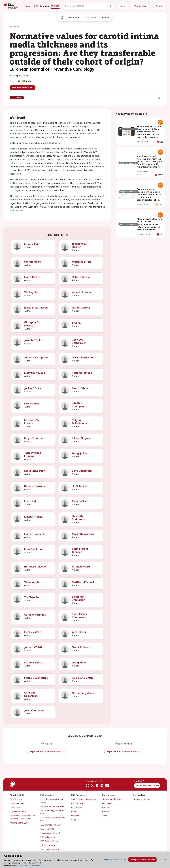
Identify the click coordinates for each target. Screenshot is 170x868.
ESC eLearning (41, 6)
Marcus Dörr (32, 244)
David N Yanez (33, 516)
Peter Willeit (80, 501)
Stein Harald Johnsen (80, 550)
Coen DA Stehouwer (79, 341)
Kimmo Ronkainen (35, 486)
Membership (140, 6)
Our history (15, 807)
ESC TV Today (78, 803)
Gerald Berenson (82, 357)
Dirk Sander (31, 403)
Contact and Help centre (147, 785)
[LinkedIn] (102, 786)
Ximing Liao (31, 292)
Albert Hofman (81, 292)
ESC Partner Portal (49, 841)
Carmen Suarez (33, 662)
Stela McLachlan (34, 470)
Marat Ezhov (80, 388)
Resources (74, 17)
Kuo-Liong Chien (82, 677)
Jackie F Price (32, 388)
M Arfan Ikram (33, 549)
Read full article (20, 87)
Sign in (159, 6)
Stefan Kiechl (32, 261)
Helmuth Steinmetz (78, 517)
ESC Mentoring (47, 829)
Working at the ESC (19, 823)
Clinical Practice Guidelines (83, 799)
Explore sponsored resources (45, 751)
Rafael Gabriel (81, 307)
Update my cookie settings (114, 860)
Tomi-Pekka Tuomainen (79, 615)
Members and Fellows (112, 799)
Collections (91, 17)
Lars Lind (30, 501)
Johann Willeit (33, 647)
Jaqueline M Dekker (79, 245)
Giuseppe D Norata (31, 324)
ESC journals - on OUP (50, 825)
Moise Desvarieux (83, 534)
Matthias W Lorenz (31, 421)
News (122, 6)
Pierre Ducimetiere (36, 677)
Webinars (75, 815)
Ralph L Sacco (81, 277)
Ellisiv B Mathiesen (36, 307)
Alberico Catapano (36, 357)
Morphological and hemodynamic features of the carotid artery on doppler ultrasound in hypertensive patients (149, 161)
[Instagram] (87, 786)
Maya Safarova (34, 438)
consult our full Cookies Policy (30, 865)
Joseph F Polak (33, 340)
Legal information (18, 811)
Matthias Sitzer (81, 261)
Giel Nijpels (79, 631)
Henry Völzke (32, 631)
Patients (106, 807)
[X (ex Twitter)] (92, 786)
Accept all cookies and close (143, 860)
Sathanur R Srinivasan (79, 598)
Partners (106, 811)
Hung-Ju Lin (79, 453)
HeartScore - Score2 (50, 833)
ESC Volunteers (47, 837)
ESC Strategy (16, 799)
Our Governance (17, 803)
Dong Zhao (79, 662)
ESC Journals (77, 807)
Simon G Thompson (78, 404)
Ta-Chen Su (31, 597)
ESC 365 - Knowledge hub (52, 806)
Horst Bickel (32, 277)
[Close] (166, 859)
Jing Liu (76, 322)
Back (16, 26)
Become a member (142, 799)
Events (105, 17)
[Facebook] (97, 786)
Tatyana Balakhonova (80, 421)
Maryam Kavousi (35, 372)
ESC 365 (55, 6)
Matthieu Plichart (83, 582)
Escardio (28, 6)
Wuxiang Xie (32, 582)
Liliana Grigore (81, 438)
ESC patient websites (50, 849)
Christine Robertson (31, 694)
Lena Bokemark (82, 470)
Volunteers (107, 803)
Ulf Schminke (80, 486)
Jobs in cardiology (48, 845)
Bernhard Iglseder (35, 566)
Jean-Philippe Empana (32, 454)
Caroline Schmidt (35, 614)
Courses (75, 819)
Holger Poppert (34, 534)
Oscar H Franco (82, 647)
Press (104, 815)
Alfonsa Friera (81, 566)
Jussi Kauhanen (34, 710)
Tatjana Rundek (82, 372)
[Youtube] (107, 785)
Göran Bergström (83, 693)
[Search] (111, 7)
